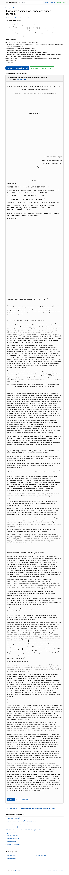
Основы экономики (11, 836)
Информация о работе (30, 808)
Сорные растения (11, 833)
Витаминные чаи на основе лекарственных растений (23, 830)
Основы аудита (41, 856)
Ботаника (15, 7)
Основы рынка (10, 856)
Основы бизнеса (10, 858)
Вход (46, 2)
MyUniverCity (17, 870)
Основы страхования (12, 839)
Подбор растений (11, 841)
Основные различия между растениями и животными (23, 824)
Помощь (52, 2)
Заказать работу (61, 2)
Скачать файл (21, 79)
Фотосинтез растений (12, 818)
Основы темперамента (13, 844)
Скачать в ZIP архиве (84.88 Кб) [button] (17, 68)
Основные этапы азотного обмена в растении (20, 821)
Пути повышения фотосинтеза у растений (19, 827)
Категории (8, 7)
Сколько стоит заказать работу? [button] (42, 68)
